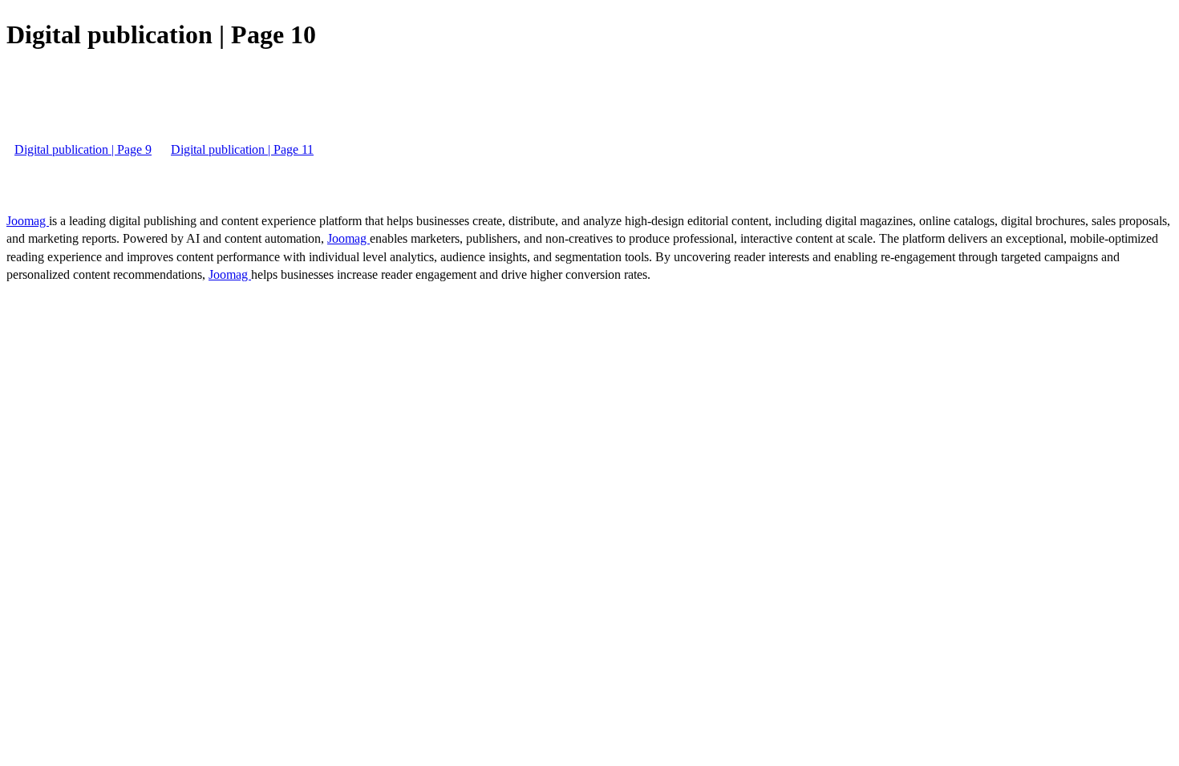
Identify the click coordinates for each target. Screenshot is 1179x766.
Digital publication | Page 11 (242, 149)
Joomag (27, 221)
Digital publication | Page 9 (83, 149)
